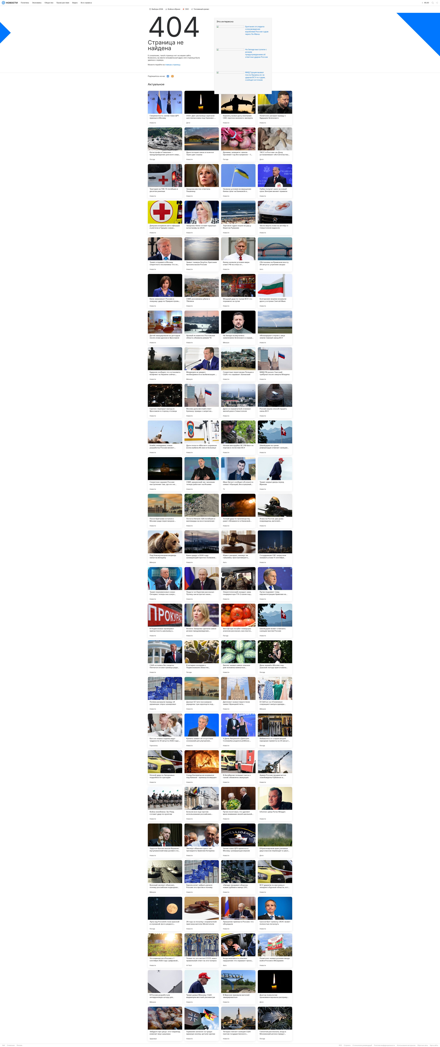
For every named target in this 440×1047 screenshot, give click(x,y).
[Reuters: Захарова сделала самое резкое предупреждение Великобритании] (201, 621)
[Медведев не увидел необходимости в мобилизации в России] (201, 364)
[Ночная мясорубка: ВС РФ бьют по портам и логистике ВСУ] (238, 438)
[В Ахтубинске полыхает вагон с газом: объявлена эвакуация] (238, 767)
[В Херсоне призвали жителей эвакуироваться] (238, 987)
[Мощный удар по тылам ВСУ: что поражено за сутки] (238, 291)
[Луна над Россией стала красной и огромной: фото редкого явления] (165, 914)
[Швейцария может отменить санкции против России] (275, 621)
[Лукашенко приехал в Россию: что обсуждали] (238, 914)
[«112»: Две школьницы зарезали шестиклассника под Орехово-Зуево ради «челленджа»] (201, 108)
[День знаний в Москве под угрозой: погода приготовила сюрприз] (275, 657)
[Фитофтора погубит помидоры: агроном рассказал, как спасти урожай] (238, 621)
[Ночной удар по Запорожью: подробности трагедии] (165, 767)
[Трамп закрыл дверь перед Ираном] (275, 474)
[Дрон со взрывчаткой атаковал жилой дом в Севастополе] (238, 401)
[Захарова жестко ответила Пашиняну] (201, 181)
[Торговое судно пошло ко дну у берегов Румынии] (238, 218)
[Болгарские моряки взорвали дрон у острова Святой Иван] (275, 291)
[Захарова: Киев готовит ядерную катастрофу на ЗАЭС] (201, 218)
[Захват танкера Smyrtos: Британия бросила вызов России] (201, 254)
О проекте (347, 1045)
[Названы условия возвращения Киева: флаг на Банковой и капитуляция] (238, 181)
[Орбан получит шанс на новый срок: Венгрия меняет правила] (275, 181)
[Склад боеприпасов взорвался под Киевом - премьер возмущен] (201, 767)
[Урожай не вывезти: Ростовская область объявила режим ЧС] (201, 328)
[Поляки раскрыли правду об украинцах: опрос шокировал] (165, 694)
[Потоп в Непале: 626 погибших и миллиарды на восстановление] (201, 511)
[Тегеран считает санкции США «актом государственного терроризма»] (238, 1024)
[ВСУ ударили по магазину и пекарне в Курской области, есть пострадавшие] (275, 877)
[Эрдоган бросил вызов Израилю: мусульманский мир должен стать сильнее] (165, 841)
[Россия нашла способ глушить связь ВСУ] (275, 401)
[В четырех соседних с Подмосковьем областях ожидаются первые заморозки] (201, 657)
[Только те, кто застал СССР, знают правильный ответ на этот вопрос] (201, 950)
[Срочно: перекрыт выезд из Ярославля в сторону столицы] (165, 401)
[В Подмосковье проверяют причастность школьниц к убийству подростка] (165, 621)
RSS (340, 1045)
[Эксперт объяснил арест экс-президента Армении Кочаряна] (201, 841)
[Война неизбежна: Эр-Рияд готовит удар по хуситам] (165, 804)
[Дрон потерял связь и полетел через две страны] (201, 144)
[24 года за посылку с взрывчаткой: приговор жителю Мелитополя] (201, 914)
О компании (11, 1045)
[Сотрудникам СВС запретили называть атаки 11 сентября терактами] (275, 547)
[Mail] (3, 2)
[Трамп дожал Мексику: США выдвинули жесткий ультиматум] (201, 987)
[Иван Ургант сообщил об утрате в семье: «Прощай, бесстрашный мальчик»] (238, 474)
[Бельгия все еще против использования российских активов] (201, 804)
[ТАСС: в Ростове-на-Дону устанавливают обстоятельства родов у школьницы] (275, 144)
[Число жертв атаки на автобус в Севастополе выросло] (275, 218)
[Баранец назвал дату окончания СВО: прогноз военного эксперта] (238, 108)
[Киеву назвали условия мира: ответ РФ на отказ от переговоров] (238, 254)
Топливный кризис (201, 9)
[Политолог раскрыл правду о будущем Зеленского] (275, 108)
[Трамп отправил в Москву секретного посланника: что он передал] (165, 254)
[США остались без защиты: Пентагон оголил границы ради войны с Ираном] (165, 657)
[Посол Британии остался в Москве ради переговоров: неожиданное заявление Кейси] (165, 511)
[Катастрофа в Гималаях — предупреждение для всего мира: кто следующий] (165, 144)
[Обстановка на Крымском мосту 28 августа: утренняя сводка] (275, 254)
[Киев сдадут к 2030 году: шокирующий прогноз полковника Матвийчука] (201, 547)
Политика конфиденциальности (384, 1045)
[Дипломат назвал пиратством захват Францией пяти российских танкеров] (238, 694)
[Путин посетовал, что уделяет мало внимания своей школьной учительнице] (238, 804)
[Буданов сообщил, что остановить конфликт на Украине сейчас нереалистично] (165, 364)
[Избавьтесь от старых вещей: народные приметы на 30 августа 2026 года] (275, 731)
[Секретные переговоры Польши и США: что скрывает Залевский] (238, 364)
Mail (3, 1045)
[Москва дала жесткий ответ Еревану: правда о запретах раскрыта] (201, 401)
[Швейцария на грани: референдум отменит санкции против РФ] (275, 438)
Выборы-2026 (157, 9)
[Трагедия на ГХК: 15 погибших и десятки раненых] (165, 181)
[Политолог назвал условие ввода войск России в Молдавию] (275, 950)
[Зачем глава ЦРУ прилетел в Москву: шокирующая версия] (238, 841)
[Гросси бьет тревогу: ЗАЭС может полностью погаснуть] (275, 914)
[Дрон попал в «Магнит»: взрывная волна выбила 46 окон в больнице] (201, 438)
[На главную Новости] (11, 2)
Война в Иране (174, 9)
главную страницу (172, 65)
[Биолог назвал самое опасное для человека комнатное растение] (238, 657)
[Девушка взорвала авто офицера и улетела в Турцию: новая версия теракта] (165, 218)
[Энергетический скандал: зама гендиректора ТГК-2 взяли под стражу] (238, 584)
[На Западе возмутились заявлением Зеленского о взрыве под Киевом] (238, 328)
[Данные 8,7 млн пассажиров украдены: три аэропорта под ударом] (201, 694)
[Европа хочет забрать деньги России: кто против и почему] (201, 877)
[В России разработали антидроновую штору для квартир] (165, 987)
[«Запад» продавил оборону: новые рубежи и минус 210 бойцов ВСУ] (238, 877)
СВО (187, 9)
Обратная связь (422, 1045)
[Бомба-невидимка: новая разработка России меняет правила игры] (165, 438)
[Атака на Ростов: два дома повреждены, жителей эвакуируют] (275, 511)
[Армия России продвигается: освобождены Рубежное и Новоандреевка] (275, 767)
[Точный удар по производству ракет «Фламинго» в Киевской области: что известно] (238, 511)
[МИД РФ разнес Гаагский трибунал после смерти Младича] (275, 364)
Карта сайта (434, 1045)
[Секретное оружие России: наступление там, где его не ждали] (165, 474)
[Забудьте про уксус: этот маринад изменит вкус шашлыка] (165, 1024)
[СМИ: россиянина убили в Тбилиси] (201, 291)
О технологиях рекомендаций (362, 1045)
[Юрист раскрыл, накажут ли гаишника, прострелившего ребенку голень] (238, 547)
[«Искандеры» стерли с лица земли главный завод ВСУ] (275, 328)
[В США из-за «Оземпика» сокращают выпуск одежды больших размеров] (275, 694)
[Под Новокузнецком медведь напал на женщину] (165, 547)
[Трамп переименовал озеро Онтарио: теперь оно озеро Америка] (165, 584)
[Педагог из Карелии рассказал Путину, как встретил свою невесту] (201, 584)
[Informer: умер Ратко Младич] (275, 804)
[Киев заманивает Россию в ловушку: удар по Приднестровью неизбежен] (165, 291)
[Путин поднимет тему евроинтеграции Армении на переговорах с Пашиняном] (275, 584)
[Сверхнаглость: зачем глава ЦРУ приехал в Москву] (165, 108)
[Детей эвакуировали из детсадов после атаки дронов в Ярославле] (165, 328)
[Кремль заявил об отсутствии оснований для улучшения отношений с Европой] (201, 731)
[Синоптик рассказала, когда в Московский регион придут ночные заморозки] (275, 1024)
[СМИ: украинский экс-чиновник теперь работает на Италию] (201, 474)
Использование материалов (406, 1045)
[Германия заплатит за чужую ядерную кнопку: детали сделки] (201, 1024)
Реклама (19, 1045)
